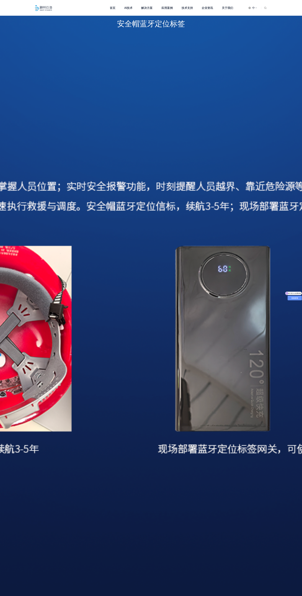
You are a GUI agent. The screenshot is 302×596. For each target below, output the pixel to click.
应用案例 (167, 8)
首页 (112, 8)
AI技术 (128, 8)
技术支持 (187, 8)
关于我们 (227, 8)
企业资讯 (207, 8)
